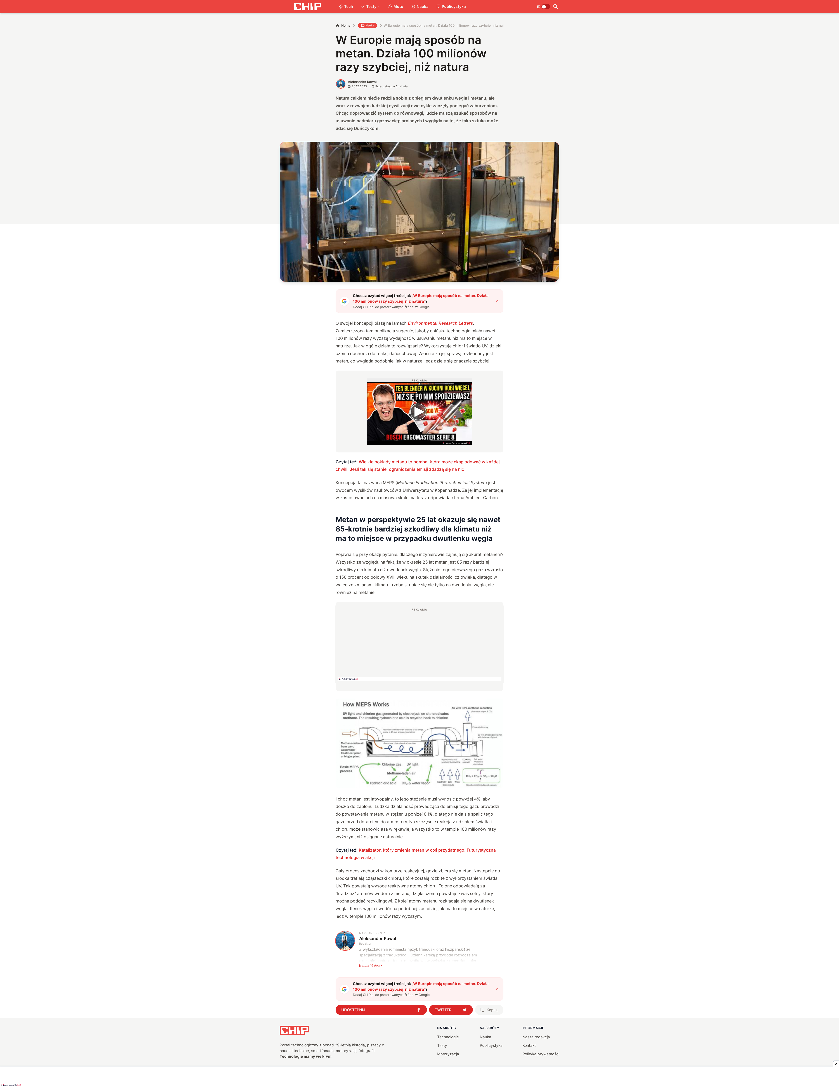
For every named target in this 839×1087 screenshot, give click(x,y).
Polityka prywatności (540, 1054)
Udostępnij (353, 1010)
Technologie (448, 1037)
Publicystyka (454, 6)
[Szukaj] (555, 6)
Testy (371, 6)
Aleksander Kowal (362, 81)
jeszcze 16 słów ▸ (370, 965)
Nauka (422, 6)
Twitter (443, 1010)
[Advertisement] (419, 644)
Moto (398, 6)
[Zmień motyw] (543, 6)
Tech (348, 6)
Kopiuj (492, 1010)
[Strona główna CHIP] (307, 6)
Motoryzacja (448, 1054)
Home (345, 25)
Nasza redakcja (536, 1037)
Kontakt (529, 1045)
